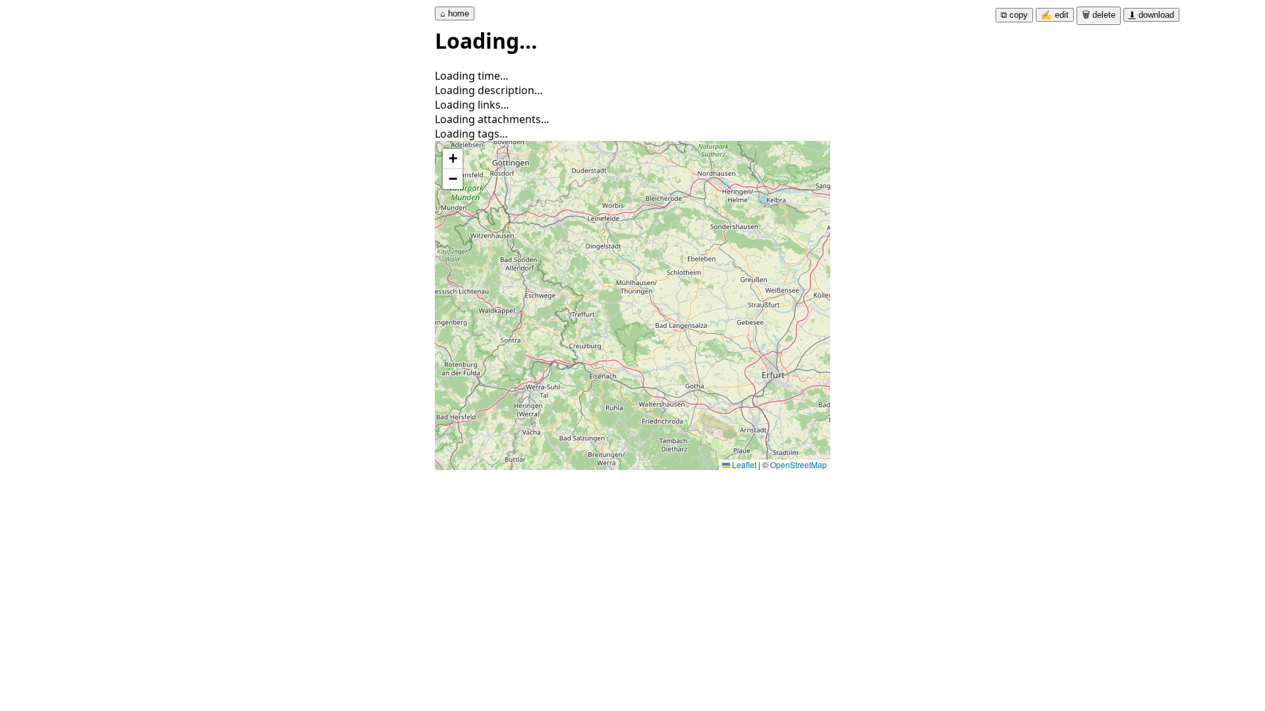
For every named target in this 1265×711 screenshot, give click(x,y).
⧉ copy (1014, 15)
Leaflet (743, 464)
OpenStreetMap (798, 464)
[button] (453, 159)
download (1151, 15)
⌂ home (454, 13)
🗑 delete (1098, 15)
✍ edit (1055, 15)
